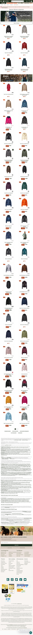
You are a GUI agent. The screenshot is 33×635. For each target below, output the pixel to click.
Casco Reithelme (26, 552)
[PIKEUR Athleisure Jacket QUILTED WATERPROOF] (9, 62)
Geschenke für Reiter (4, 563)
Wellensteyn (12, 523)
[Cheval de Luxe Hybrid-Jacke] (9, 137)
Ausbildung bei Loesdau (12, 568)
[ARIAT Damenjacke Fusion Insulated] (24, 219)
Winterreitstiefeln (12, 458)
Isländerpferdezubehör (4, 569)
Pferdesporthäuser (11, 560)
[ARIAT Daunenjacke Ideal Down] (9, 416)
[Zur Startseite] (6, 1)
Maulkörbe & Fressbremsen (12, 552)
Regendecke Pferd (3, 553)
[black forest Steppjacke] (9, 46)
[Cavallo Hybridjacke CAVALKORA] (9, 268)
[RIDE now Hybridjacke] (9, 252)
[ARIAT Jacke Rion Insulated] (24, 334)
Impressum (18, 562)
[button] (1, 1)
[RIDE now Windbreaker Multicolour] (24, 384)
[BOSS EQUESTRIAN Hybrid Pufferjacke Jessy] (9, 301)
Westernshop (3, 560)
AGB (17, 560)
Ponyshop (2, 568)
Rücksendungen (18, 565)
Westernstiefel (11, 553)
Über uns (10, 564)
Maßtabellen (26, 563)
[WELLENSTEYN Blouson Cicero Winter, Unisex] (9, 367)
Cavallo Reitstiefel (18, 552)
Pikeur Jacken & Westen (19, 554)
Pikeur (9, 523)
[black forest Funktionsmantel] (9, 87)
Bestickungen (26, 560)
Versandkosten (11, 624)
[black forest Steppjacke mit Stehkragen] (9, 400)
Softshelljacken (3, 450)
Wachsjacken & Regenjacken (24, 431)
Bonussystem (11, 563)
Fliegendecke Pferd (3, 552)
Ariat (2, 523)
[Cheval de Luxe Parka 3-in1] (9, 170)
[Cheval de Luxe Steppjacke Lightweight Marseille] (9, 153)
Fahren (2, 565)
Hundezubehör (3, 564)
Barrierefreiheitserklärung (20, 564)
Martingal (10, 554)
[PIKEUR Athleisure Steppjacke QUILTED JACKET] (24, 87)
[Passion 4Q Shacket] (24, 367)
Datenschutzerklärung (9, 547)
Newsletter (25, 564)
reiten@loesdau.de (19, 603)
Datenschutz (18, 563)
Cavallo (7, 523)
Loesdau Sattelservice (27, 562)
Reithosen (3, 458)
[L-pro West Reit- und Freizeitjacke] (24, 104)
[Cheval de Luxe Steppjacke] (9, 186)
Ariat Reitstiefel (26, 553)
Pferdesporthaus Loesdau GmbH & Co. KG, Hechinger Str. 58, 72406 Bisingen (17, 627)
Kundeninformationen (19, 568)
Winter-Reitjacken (15, 431)
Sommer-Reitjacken (7, 431)
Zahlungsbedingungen (19, 571)
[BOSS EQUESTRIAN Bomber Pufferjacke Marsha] (9, 384)
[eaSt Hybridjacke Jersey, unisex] (24, 285)
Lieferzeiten (18, 569)
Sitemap (17, 574)
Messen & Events (11, 570)
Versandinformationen (19, 570)
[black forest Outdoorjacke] (24, 318)
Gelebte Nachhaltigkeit (12, 565)
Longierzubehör (3, 562)
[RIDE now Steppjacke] (9, 219)
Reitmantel (3, 453)
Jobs (9, 569)
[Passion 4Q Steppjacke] (9, 318)
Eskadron (5, 523)
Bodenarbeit (2, 571)
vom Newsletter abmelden (22, 547)
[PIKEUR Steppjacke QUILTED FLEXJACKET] (9, 104)
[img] (31, 1)
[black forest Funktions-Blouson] (24, 301)
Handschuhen (7, 458)
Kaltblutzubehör (3, 570)
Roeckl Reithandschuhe (27, 554)
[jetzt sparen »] (16, 3)
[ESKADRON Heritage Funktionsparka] (9, 285)
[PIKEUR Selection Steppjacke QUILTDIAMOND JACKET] (9, 29)
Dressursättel (3, 554)
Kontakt (10, 562)
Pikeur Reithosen (18, 553)
